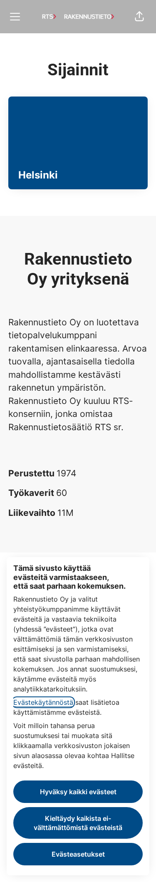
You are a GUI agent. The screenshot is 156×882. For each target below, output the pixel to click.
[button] (139, 16)
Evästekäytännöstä (43, 702)
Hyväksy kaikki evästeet (78, 792)
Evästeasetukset (78, 854)
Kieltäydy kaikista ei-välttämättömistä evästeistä (78, 823)
